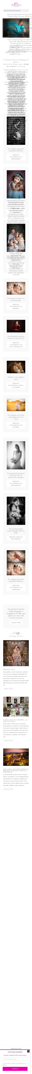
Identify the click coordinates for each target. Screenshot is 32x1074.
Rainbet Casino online (17, 208)
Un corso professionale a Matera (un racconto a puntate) (16, 770)
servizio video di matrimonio (16, 538)
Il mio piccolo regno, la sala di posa (15, 720)
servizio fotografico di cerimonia (16, 587)
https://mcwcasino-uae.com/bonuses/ (16, 110)
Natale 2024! (9, 670)
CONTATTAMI (16, 622)
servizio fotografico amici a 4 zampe (16, 385)
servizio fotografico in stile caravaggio (16, 344)
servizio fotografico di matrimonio (16, 483)
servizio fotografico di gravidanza (16, 157)
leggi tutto (8, 688)
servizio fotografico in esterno (16, 425)
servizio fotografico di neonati (16, 306)
